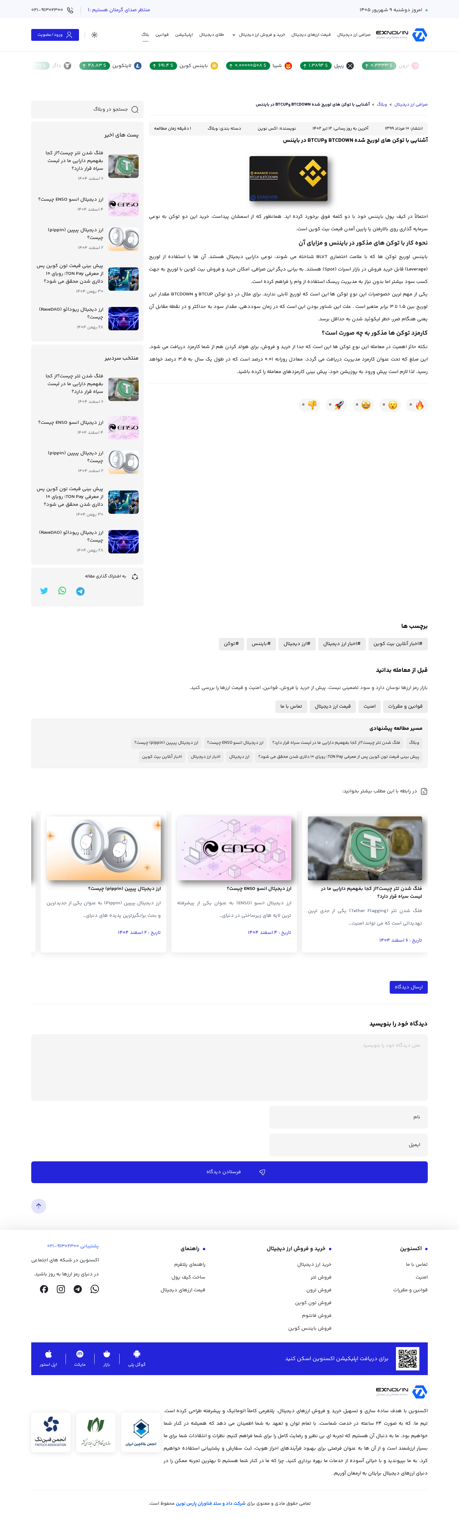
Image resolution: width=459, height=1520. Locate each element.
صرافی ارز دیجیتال (411, 104)
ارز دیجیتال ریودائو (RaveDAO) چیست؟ (71, 313)
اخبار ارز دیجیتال (205, 756)
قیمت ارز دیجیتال (333, 706)
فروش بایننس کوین (310, 1328)
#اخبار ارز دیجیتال (342, 644)
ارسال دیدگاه (409, 987)
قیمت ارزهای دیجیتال (182, 1290)
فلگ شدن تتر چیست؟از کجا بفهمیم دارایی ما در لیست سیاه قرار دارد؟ (74, 161)
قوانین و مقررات (405, 706)
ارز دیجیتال (239, 756)
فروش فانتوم (317, 1316)
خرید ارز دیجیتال (314, 1265)
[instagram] (61, 1289)
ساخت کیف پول (188, 1277)
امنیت (369, 706)
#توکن (231, 644)
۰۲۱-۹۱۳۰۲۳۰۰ (47, 10)
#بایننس (261, 644)
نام (416, 1117)
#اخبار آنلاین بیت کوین (398, 644)
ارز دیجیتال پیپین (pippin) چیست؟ (75, 234)
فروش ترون (319, 1290)
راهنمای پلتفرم (189, 1265)
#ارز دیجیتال (297, 644)
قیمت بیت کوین (325, 229)
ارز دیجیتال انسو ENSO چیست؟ (70, 199)
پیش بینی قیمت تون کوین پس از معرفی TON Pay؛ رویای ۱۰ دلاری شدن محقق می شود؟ (70, 273)
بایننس (375, 217)
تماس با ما (291, 706)
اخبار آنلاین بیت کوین (162, 756)
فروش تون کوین (313, 1303)
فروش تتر (321, 1277)
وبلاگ (382, 104)
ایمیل (414, 1145)
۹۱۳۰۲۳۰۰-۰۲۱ (63, 1246)
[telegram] (77, 1289)
